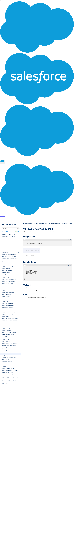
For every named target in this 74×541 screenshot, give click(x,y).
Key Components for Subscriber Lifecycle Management (42, 223)
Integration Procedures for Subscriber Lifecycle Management (55, 223)
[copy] (70, 240)
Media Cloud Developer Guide (29, 223)
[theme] (68, 240)
